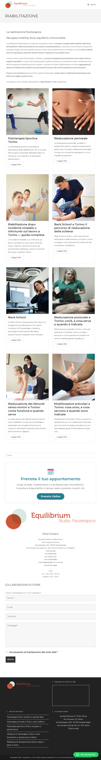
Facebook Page (50, 565)
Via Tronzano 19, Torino (50, 542)
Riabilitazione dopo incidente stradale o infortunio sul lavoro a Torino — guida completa (26, 230)
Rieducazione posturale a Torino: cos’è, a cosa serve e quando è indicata (72, 321)
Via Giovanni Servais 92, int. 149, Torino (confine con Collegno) (50, 548)
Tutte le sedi (50, 551)
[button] (86, 754)
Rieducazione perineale (71, 138)
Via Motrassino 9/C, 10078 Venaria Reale (50, 545)
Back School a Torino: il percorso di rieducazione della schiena (72, 228)
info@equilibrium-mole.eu (52, 562)
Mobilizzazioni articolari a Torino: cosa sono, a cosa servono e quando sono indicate (72, 409)
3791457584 (52, 559)
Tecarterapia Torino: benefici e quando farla (25, 717)
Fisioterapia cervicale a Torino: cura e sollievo (25, 722)
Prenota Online (50, 496)
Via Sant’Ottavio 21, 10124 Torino (50, 539)
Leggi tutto (16, 164)
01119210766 (51, 554)
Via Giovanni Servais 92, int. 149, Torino (73, 725)
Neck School (17, 317)
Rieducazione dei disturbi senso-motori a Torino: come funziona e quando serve (26, 409)
